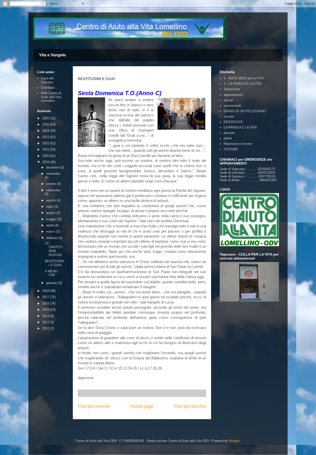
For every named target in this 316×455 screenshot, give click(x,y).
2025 (46, 124)
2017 (46, 297)
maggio (52, 219)
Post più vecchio (190, 406)
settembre (53, 190)
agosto (51, 200)
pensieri (229, 133)
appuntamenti (233, 95)
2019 (46, 162)
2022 (46, 143)
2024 (46, 130)
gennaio (52, 283)
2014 (46, 316)
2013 (46, 322)
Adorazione (232, 89)
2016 (46, 303)
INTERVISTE (233, 122)
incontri (229, 116)
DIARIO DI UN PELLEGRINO (245, 111)
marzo (51, 231)
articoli (228, 100)
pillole (228, 138)
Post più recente (94, 406)
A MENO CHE (51, 273)
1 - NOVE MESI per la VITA (244, 78)
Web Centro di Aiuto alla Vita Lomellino (51, 97)
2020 (46, 156)
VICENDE (231, 149)
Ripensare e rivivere (238, 144)
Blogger (234, 441)
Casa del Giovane (47, 80)
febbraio (52, 238)
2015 (46, 309)
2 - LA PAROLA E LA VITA (243, 84)
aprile (50, 225)
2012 (46, 328)
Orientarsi (48, 87)
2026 (46, 118)
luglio (50, 206)
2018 (46, 291)
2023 (46, 137)
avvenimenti (232, 106)
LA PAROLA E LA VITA (240, 127)
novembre (53, 173)
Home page (141, 406)
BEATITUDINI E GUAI (54, 263)
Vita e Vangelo (52, 55)
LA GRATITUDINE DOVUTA (53, 249)
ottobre (51, 184)
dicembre (53, 167)
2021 (46, 149)
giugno (51, 213)
